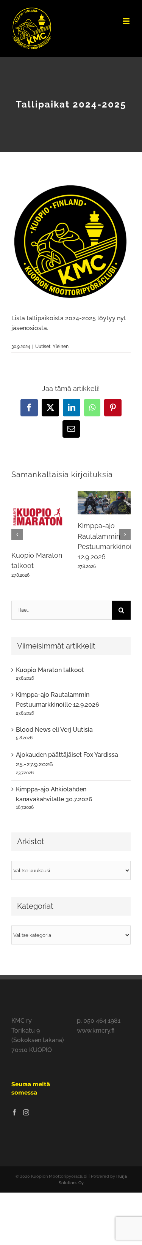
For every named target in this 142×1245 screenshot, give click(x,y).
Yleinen (61, 346)
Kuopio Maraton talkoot (50, 670)
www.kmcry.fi (95, 1030)
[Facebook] (14, 1112)
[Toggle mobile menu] (127, 21)
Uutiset (42, 346)
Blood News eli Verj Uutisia (54, 729)
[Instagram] (26, 1112)
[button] (17, 534)
